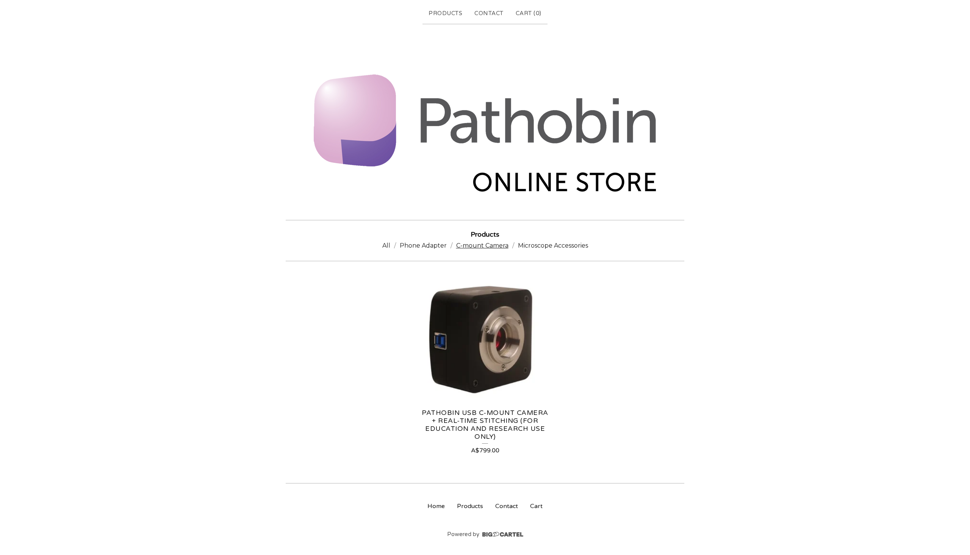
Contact (489, 13)
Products (445, 13)
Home (436, 506)
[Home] (485, 120)
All (386, 245)
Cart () (528, 13)
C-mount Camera (482, 245)
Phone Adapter (423, 245)
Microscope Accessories (553, 245)
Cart (536, 506)
